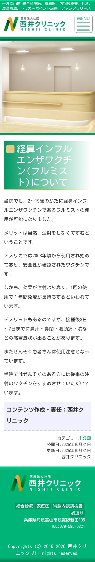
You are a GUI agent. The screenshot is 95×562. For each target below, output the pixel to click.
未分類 (84, 438)
